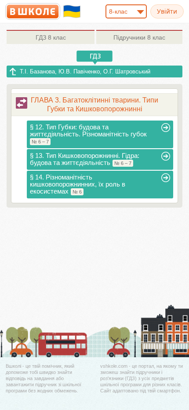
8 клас (51, 37)
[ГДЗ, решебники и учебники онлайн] (32, 11)
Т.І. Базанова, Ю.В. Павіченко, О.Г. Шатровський (85, 71)
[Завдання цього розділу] (21, 103)
